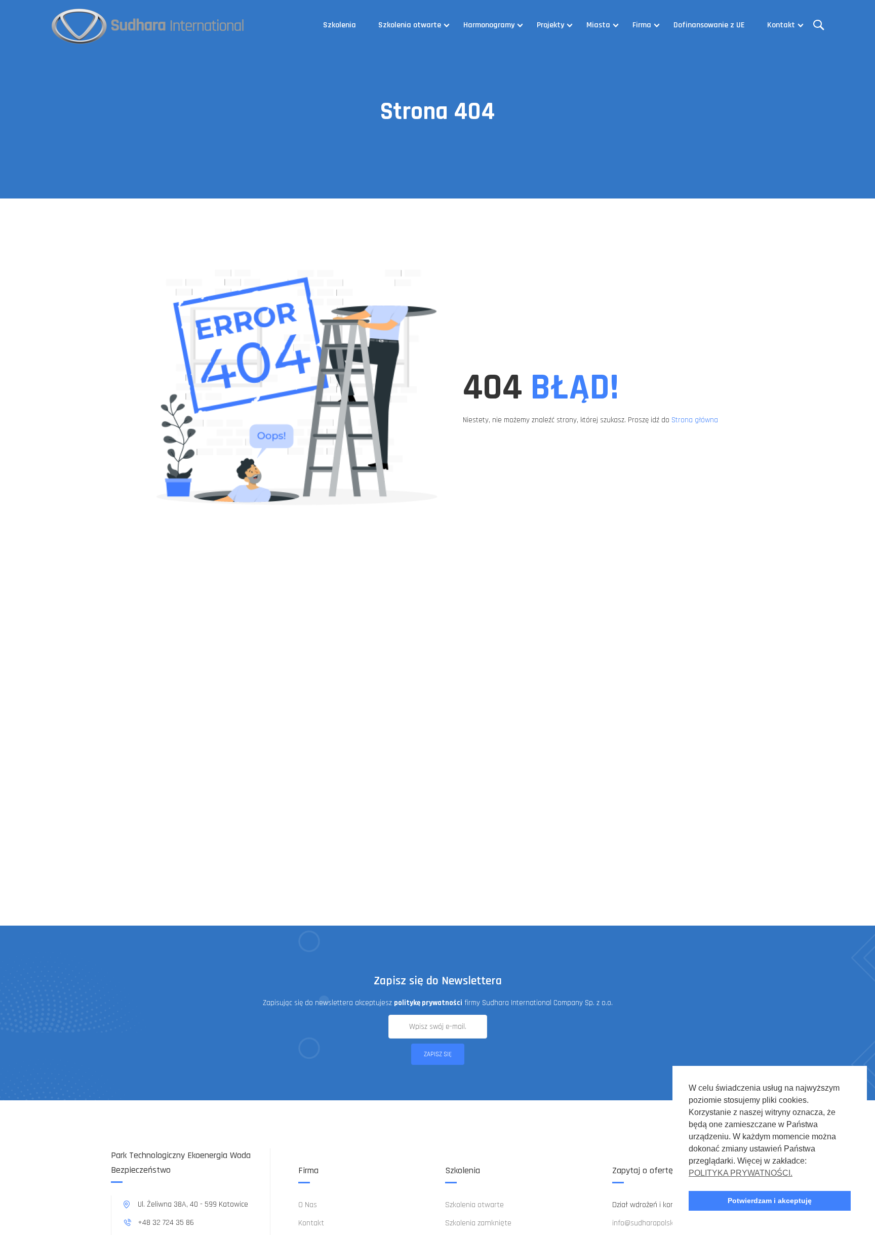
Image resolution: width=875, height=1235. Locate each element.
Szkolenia (339, 25)
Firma (641, 25)
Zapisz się (438, 1054)
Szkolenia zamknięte (478, 1223)
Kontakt (781, 25)
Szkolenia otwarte (409, 25)
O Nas (307, 1205)
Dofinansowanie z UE (709, 25)
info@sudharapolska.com (652, 1223)
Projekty (550, 25)
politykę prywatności (428, 1003)
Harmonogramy (488, 25)
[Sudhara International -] (148, 25)
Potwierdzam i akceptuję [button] (770, 1201)
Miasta (598, 25)
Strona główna (694, 420)
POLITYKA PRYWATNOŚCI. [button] (740, 1173)
